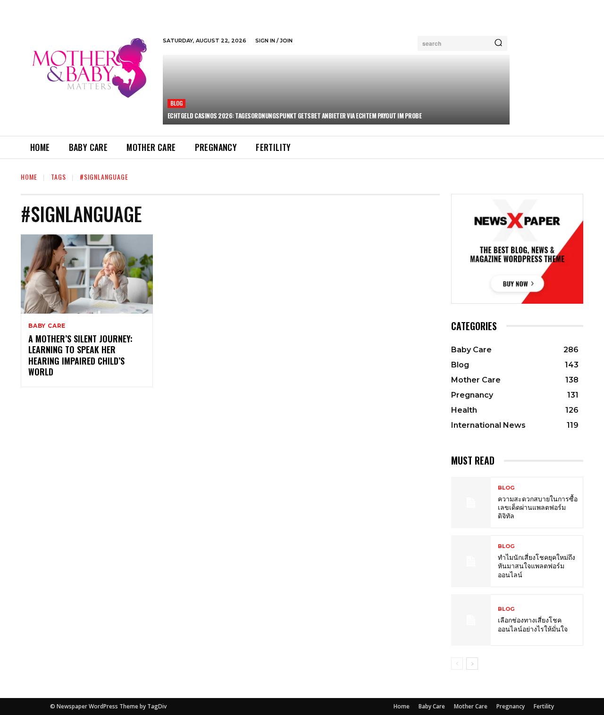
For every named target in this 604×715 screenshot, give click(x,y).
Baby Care (47, 326)
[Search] (498, 43)
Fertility (544, 706)
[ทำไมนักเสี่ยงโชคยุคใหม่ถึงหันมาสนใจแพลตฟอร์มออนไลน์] (471, 561)
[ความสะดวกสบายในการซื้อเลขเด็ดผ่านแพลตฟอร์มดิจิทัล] (471, 502)
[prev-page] (457, 663)
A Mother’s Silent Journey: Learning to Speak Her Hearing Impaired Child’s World (80, 355)
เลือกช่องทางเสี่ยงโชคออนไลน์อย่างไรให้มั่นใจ (533, 624)
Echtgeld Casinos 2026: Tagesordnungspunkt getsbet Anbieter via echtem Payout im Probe (295, 115)
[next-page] (472, 663)
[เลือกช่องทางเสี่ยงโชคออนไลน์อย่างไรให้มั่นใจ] (471, 620)
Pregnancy (510, 706)
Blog (176, 103)
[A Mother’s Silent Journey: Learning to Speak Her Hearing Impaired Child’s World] (87, 274)
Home (29, 177)
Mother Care (470, 706)
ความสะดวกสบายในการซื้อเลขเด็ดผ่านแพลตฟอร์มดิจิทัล (538, 506)
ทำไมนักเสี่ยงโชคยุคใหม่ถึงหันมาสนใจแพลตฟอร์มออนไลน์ (536, 565)
